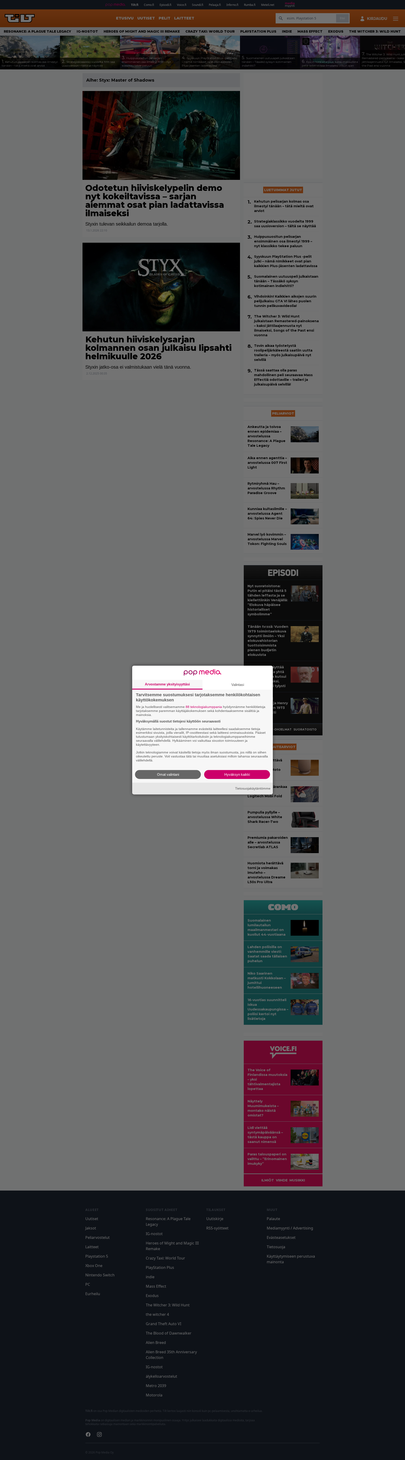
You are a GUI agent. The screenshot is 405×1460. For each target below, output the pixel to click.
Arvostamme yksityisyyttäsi (167, 684)
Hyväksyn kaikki (237, 774)
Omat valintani (168, 774)
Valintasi (237, 685)
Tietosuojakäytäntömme (252, 788)
